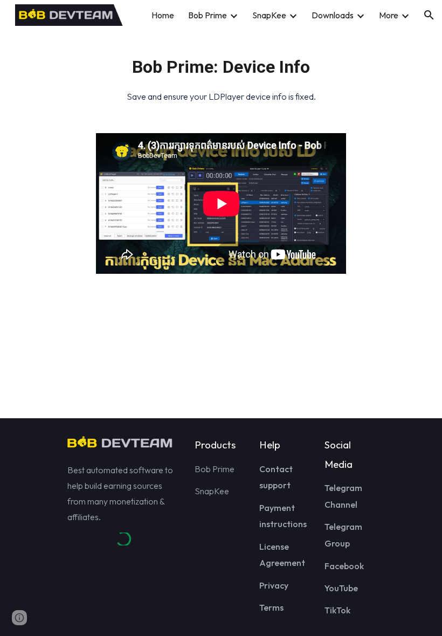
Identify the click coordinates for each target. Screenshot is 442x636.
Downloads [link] (333, 15)
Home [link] (162, 15)
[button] (429, 15)
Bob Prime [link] (207, 15)
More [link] (388, 15)
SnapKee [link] (269, 15)
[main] (221, 75)
